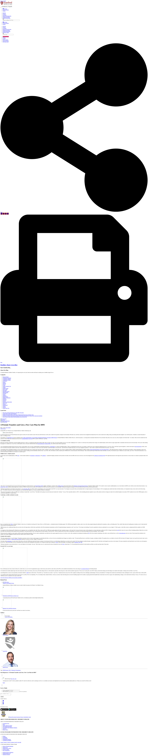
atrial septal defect (138, 446)
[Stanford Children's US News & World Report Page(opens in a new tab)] (3, 717)
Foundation (5, 737)
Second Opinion (6, 9)
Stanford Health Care (7, 753)
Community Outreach (7, 379)
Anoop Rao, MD (26, 488)
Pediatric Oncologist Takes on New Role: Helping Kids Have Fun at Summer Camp (18, 414)
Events (4, 385)
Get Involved (5, 738)
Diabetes (4, 383)
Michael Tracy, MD (4, 486)
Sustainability (5, 405)
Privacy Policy (5, 729)
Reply (4, 682)
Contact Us (5, 742)
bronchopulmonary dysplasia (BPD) (44, 443)
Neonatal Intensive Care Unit (27, 438)
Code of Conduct (6, 749)
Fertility (4, 387)
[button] (74, 212)
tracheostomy (52, 446)
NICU (12, 524)
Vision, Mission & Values (7, 725)
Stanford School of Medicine (8, 752)
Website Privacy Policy (7, 748)
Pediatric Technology (7, 397)
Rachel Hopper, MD (39, 485)
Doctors (4, 384)
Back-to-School (5, 376)
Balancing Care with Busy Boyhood (9, 608)
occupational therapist (85, 568)
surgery (9, 539)
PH (89, 533)
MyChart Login (5, 41)
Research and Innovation (7, 401)
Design (4, 382)
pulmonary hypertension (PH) (99, 455)
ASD (118, 530)
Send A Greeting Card (12, 742)
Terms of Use (5, 747)
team (18, 455)
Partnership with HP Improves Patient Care (10, 595)
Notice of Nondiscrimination (8, 746)
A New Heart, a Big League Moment (9, 413)
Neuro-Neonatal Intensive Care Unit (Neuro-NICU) (99, 449)
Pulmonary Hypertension (16, 670)
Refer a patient (5, 39)
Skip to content (3, 0)
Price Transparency (6, 750)
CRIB (27, 572)
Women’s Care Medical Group (8, 583)
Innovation (5, 390)
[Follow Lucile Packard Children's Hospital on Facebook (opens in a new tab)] (3, 703)
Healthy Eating (5, 388)
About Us (4, 728)
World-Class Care (6, 408)
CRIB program (60, 485)
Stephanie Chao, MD (78, 542)
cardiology (44, 455)
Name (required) (6, 690)
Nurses (4, 394)
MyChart (5, 8)
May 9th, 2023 (13, 678)
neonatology (32, 455)
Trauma (4, 406)
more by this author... (9, 616)
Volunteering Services (7, 739)
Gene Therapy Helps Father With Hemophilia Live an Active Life (15, 416)
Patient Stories (5, 396)
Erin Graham (8, 427)
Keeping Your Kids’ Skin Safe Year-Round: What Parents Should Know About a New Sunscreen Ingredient (22, 415)
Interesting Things (6, 391)
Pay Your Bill (18, 742)
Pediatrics (4, 398)
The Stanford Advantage (7, 726)
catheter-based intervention (16, 539)
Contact (4, 38)
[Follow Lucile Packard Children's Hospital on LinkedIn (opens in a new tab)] (3, 702)
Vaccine (4, 407)
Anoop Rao (5, 651)
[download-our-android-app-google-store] (12, 710)
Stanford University (6, 754)
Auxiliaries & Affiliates (7, 740)
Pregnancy (5, 399)
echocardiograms (122, 533)
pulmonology (37, 455)
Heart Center (5, 389)
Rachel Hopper (5, 635)
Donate (4, 10)
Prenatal (4, 400)
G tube (56, 542)
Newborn (4, 393)
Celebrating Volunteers (7, 377)
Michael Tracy (5, 667)
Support (4, 404)
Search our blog (6, 20)
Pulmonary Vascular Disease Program (81, 485)
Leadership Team (6, 723)
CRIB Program (5, 670)
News (4, 724)
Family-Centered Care (7, 386)
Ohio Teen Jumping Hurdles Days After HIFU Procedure (13, 412)
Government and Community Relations (10, 727)
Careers (1, 742)
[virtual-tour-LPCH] (3, 700)
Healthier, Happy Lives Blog (8, 365)
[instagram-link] (3, 701)
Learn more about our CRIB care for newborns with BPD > (11, 577)
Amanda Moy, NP (10, 437)
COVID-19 (5, 381)
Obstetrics (4, 395)
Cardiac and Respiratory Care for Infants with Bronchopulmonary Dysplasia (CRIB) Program (40, 437)
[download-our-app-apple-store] (4, 710)
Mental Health (5, 392)
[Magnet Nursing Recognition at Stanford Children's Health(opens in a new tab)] (18, 717)
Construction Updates (7, 380)
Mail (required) (5, 691)
